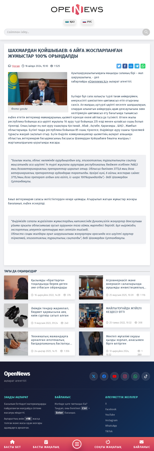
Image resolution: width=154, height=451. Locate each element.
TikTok (108, 431)
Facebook (110, 409)
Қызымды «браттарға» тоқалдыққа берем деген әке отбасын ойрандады (49, 283)
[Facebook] (104, 376)
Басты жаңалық (46, 447)
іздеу (146, 32)
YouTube (110, 414)
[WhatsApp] (135, 376)
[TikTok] (146, 376)
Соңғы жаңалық (108, 447)
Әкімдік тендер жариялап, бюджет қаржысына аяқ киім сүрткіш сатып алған (50, 311)
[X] (93, 376)
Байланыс (142, 447)
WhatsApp (111, 425)
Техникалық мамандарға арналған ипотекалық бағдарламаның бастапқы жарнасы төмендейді (50, 339)
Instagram (111, 420)
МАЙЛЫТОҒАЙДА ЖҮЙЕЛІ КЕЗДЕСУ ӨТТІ (124, 310)
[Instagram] (125, 376)
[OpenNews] (77, 9)
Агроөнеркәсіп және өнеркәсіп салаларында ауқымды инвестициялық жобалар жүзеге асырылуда (126, 283)
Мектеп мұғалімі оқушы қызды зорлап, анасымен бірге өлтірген (125, 339)
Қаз (72, 21)
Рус (89, 21)
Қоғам (16, 65)
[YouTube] (114, 376)
